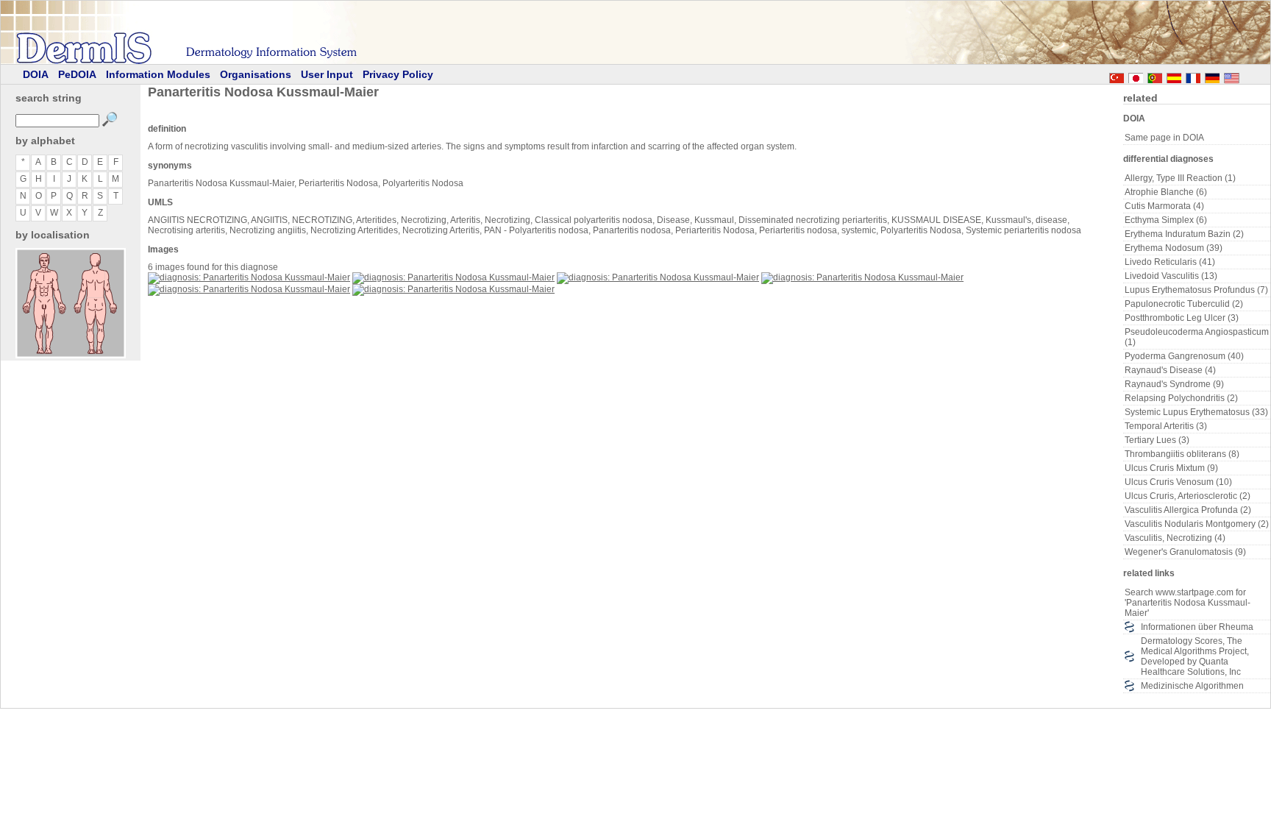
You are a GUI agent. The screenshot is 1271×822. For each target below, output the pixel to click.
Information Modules (158, 74)
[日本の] (1135, 75)
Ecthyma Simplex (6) (1166, 220)
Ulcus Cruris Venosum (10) (1178, 482)
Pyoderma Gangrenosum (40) (1184, 356)
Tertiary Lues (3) (1157, 440)
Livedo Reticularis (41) (1170, 262)
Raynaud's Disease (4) (1170, 370)
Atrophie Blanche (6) (1166, 192)
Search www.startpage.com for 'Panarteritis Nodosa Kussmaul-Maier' (1187, 602)
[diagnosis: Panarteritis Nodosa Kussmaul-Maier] (249, 277)
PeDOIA (77, 74)
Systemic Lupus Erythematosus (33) (1196, 412)
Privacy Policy (398, 74)
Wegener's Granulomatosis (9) (1185, 552)
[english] (1246, 75)
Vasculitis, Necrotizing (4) (1175, 538)
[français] (1193, 75)
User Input (327, 74)
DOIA (36, 74)
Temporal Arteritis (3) (1166, 426)
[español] (1174, 75)
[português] (1154, 75)
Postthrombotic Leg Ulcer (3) (1182, 318)
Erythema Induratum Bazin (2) (1184, 234)
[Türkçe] (1116, 75)
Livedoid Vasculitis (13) (1171, 276)
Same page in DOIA (1164, 137)
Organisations (255, 74)
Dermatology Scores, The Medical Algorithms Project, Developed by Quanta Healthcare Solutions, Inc (1195, 656)
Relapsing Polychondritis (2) (1181, 398)
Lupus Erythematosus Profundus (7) (1196, 290)
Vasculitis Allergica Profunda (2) (1188, 510)
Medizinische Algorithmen (1192, 686)
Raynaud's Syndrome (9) (1174, 384)
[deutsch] (1212, 75)
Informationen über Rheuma (1197, 627)
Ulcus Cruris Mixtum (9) (1171, 468)
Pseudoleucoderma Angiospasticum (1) (1197, 337)
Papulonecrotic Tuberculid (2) (1184, 304)
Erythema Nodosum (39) (1173, 248)
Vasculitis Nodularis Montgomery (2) (1197, 524)
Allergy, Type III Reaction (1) (1180, 178)
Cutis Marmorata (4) (1164, 206)
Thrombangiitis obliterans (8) (1182, 454)
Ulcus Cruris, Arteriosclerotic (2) (1187, 496)
